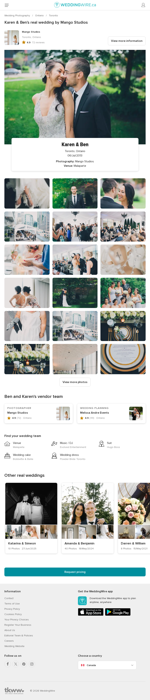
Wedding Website (14, 646)
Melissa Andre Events (94, 413)
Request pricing (75, 572)
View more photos (75, 382)
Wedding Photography (17, 15)
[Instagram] (32, 664)
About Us (9, 630)
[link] (31, 518)
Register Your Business (17, 624)
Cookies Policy (13, 614)
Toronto (53, 15)
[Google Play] (118, 615)
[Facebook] (7, 664)
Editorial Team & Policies (18, 635)
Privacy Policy (12, 608)
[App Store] (91, 615)
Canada (91, 665)
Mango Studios (17, 413)
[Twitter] (15, 664)
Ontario (39, 15)
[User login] (143, 5)
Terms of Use (12, 603)
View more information (126, 41)
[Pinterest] (23, 664)
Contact (9, 598)
